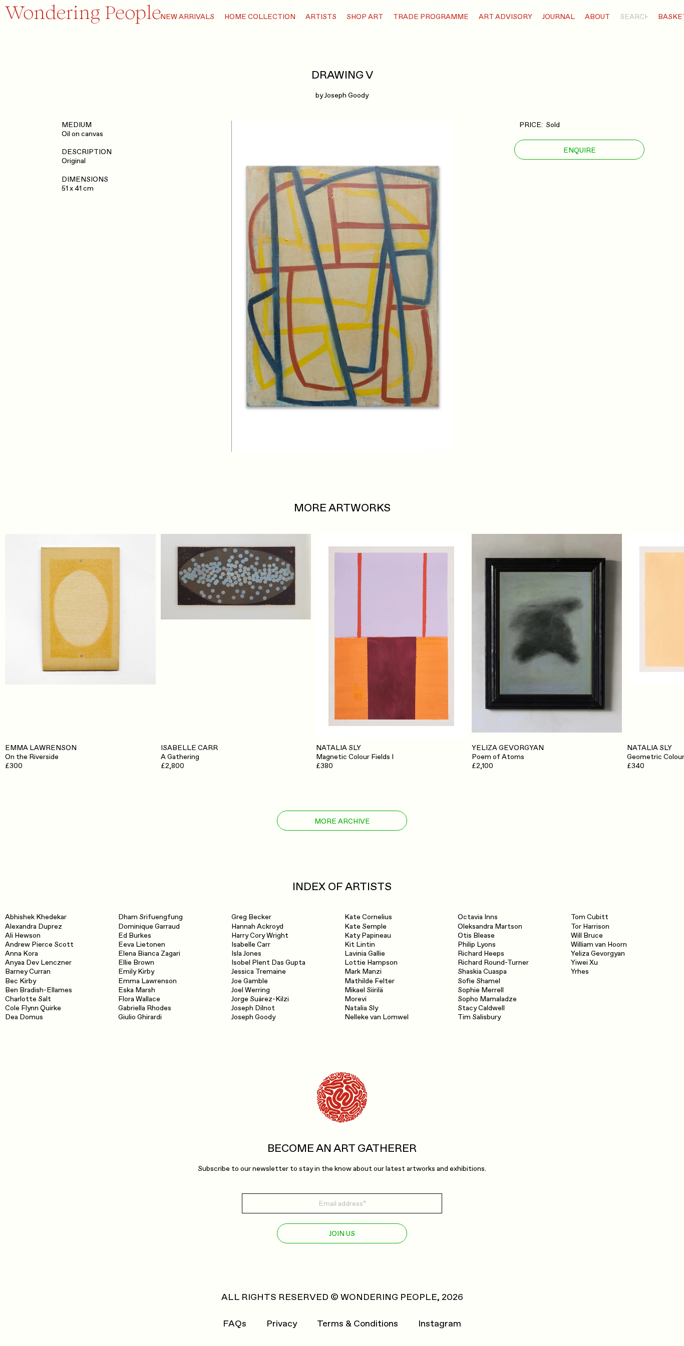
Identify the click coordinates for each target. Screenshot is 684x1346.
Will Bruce (587, 935)
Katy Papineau (368, 935)
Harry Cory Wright (259, 935)
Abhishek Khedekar (36, 917)
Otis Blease (476, 935)
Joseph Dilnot (253, 1008)
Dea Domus (24, 1017)
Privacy (281, 1323)
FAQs (234, 1323)
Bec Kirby (20, 981)
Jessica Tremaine (258, 971)
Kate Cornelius (368, 917)
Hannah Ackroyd (257, 926)
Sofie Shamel (479, 981)
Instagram (439, 1323)
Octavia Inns (478, 917)
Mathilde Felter (370, 981)
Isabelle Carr (250, 944)
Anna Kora (21, 953)
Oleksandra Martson (490, 926)
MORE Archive (342, 821)
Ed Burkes (134, 935)
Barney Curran (28, 971)
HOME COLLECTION (259, 17)
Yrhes (580, 971)
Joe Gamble (249, 981)
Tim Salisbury (479, 1017)
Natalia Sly (361, 1008)
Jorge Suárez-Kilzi (260, 999)
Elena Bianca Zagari (149, 953)
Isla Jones (246, 953)
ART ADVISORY (505, 17)
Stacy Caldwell (481, 1008)
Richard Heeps (481, 953)
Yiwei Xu (584, 962)
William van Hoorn (599, 944)
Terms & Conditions (357, 1323)
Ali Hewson (23, 935)
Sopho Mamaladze (487, 999)
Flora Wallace (139, 999)
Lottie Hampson (371, 962)
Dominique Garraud (149, 926)
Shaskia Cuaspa (482, 971)
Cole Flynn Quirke (33, 1008)
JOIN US (342, 1233)
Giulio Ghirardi (140, 1017)
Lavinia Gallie (365, 953)
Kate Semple (366, 926)
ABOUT (597, 17)
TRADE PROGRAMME (431, 17)
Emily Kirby (136, 971)
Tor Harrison (590, 926)
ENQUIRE (579, 150)
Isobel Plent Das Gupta (268, 962)
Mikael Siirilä (364, 990)
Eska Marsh (136, 990)
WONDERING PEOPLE (388, 1297)
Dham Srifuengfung (150, 917)
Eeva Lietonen (141, 944)
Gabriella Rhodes (144, 1008)
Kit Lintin (360, 944)
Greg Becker (251, 917)
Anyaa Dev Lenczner (38, 962)
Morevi (356, 999)
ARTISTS (320, 17)
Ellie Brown (136, 962)
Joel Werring (250, 990)
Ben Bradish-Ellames (38, 990)
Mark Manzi (363, 971)
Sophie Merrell (481, 990)
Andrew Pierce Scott (39, 944)
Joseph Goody (346, 95)
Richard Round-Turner (493, 962)
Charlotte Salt (28, 999)
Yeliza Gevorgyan (598, 953)
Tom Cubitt (589, 917)
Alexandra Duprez (33, 926)
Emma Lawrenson (147, 981)
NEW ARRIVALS (187, 17)
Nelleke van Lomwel (377, 1017)
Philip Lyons (477, 944)
